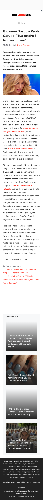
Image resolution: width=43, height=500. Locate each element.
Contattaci (36, 482)
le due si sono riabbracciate (20, 148)
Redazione (20, 496)
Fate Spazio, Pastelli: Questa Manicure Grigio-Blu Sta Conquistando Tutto (21, 378)
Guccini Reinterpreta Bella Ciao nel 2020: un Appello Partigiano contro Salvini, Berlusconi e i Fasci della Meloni (20, 341)
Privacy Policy (30, 496)
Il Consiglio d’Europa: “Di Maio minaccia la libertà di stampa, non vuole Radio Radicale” (21, 279)
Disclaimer (11, 496)
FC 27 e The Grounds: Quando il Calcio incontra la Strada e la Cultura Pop (21, 412)
